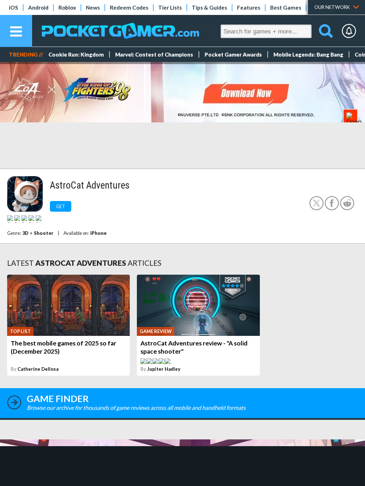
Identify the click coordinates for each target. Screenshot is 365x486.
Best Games (285, 7)
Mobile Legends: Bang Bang (308, 54)
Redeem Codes (129, 7)
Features (248, 7)
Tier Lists (170, 7)
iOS (13, 7)
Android (38, 7)
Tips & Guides (209, 7)
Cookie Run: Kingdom (76, 54)
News (93, 7)
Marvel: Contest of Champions (154, 54)
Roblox (67, 7)
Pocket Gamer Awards (233, 54)
